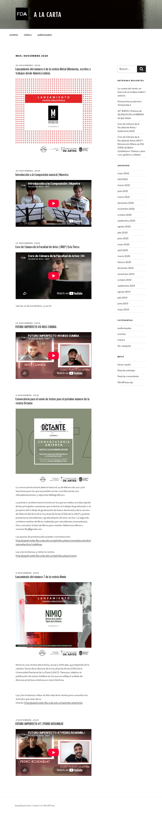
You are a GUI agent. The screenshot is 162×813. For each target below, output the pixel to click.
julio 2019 (122, 297)
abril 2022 (123, 179)
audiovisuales (44, 34)
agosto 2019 (124, 291)
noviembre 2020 (126, 208)
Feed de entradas (126, 370)
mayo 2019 (123, 309)
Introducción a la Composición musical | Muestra (41, 175)
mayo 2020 (123, 244)
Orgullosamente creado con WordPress (35, 805)
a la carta (48, 14)
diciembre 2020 (126, 203)
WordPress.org (125, 382)
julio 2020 (123, 232)
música (27, 34)
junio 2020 (123, 238)
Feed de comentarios (128, 376)
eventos (13, 34)
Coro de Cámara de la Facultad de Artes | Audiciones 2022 (128, 127)
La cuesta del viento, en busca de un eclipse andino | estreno (132, 92)
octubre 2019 (124, 279)
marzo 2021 (124, 197)
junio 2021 (123, 191)
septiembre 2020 (126, 220)
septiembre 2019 (126, 285)
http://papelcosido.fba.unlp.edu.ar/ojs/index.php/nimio (53, 703)
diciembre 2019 (126, 268)
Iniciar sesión (124, 364)
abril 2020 (123, 250)
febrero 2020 (124, 262)
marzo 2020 (124, 256)
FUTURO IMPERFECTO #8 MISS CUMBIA (35, 327)
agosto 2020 (124, 226)
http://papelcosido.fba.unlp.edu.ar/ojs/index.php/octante (46, 556)
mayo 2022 (123, 173)
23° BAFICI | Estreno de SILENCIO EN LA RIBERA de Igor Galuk (131, 114)
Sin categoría (124, 346)
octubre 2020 (125, 214)
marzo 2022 (124, 185)
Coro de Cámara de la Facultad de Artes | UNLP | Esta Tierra (47, 247)
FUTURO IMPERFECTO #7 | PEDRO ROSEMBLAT (39, 724)
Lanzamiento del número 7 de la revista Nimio (40, 577)
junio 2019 (123, 303)
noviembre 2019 (126, 274)
